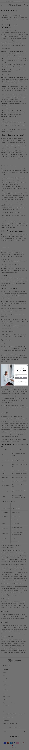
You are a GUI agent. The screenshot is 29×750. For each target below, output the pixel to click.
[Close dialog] (27, 365)
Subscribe (21, 377)
